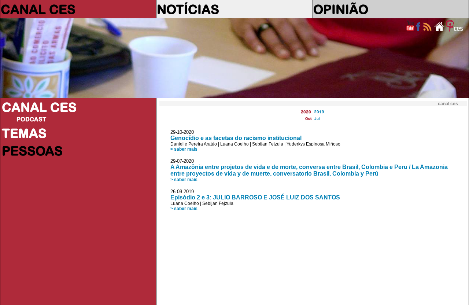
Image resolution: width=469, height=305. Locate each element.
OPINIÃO (340, 9)
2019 (319, 111)
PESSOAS (32, 150)
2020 (306, 111)
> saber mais (183, 149)
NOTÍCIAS (188, 9)
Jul (317, 119)
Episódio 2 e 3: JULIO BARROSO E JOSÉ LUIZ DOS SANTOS (255, 197)
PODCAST (31, 119)
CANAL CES (38, 9)
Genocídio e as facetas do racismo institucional (236, 138)
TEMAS (24, 133)
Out (308, 119)
